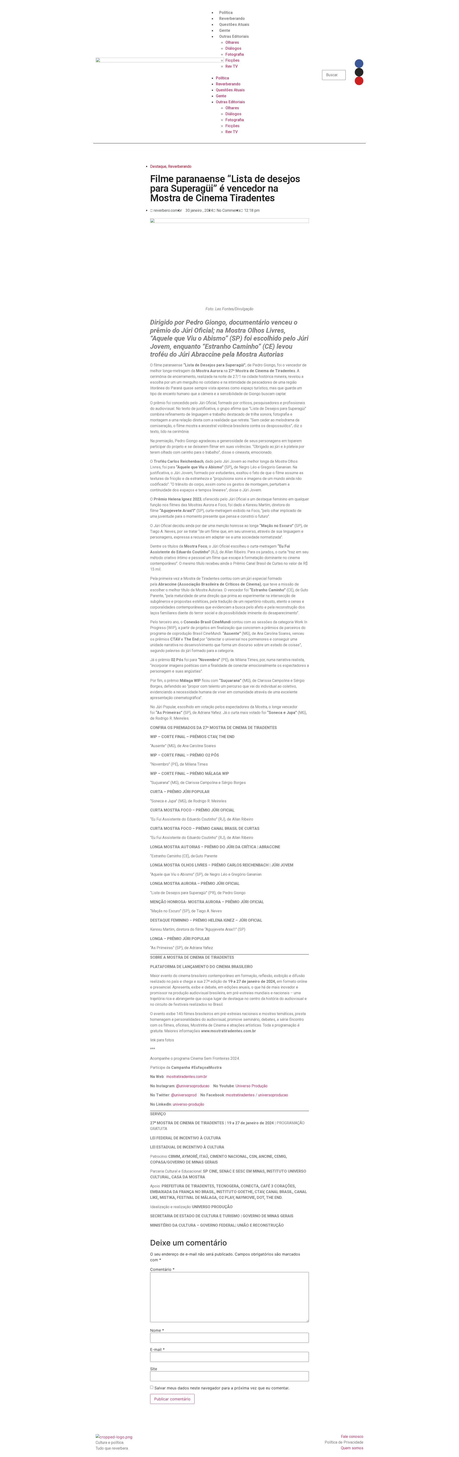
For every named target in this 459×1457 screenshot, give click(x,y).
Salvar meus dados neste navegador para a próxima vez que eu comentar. (221, 1388)
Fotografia (234, 54)
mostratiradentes (240, 1095)
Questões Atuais (234, 24)
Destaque (158, 166)
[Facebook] (359, 63)
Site (153, 1369)
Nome (157, 1330)
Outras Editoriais (234, 36)
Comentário (162, 1269)
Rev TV (231, 66)
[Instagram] (359, 72)
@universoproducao (192, 1086)
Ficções (232, 60)
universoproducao (273, 1095)
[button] (229, 72)
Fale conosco (352, 1436)
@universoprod (184, 1095)
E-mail (157, 1349)
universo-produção (188, 1104)
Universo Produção (252, 1086)
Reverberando (232, 18)
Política (226, 12)
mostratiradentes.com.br (186, 1076)
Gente (224, 30)
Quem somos (352, 1448)
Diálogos (233, 48)
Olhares (232, 42)
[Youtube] (359, 80)
